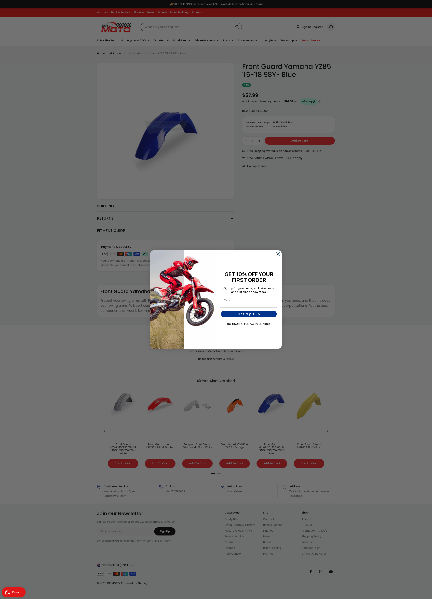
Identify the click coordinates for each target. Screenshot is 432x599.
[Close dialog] (278, 254)
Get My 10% (249, 314)
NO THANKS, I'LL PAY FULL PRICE (249, 324)
